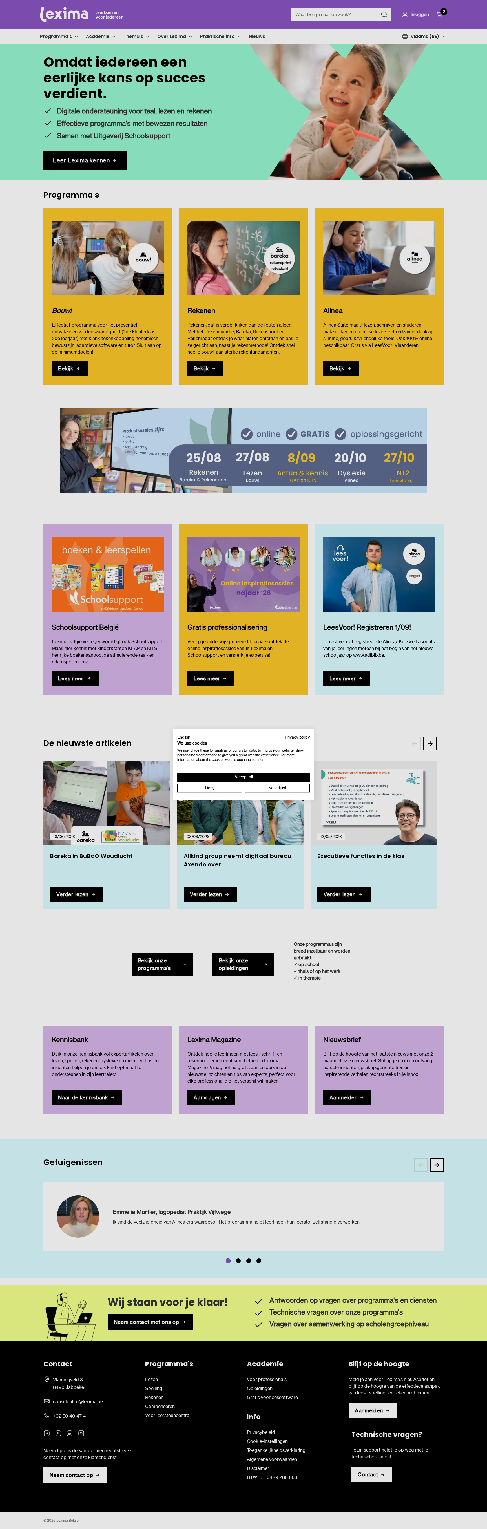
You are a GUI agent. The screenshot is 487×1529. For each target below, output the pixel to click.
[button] (186, 737)
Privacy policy (297, 737)
